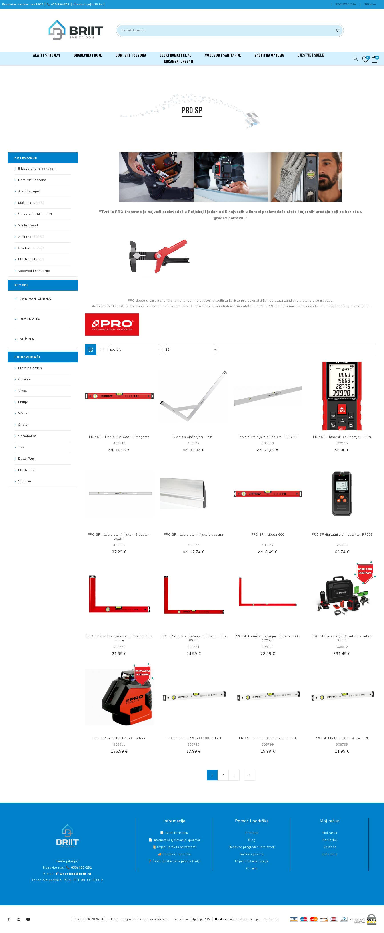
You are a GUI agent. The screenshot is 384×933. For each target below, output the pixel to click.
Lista (102, 349)
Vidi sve (24, 481)
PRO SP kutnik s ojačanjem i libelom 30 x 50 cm (119, 638)
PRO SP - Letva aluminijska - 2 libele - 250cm (119, 536)
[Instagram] (18, 919)
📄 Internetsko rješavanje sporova (174, 840)
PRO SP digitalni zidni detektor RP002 (342, 534)
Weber (23, 413)
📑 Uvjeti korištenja (174, 833)
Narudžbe (329, 840)
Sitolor (23, 425)
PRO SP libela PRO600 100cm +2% (193, 738)
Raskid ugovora (252, 854)
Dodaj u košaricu (132, 396)
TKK (21, 447)
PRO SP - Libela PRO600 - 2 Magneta (119, 437)
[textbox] (230, 30)
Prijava (370, 4)
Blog (252, 840)
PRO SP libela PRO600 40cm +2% (342, 738)
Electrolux (26, 470)
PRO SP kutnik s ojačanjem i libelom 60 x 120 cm (268, 638)
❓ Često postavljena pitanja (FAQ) (174, 861)
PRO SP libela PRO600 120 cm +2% (268, 738)
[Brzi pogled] (105, 396)
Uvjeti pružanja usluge (252, 861)
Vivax (22, 391)
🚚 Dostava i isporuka (174, 854)
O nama (252, 869)
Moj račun (329, 833)
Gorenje (24, 379)
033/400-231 (58, 4)
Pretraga (337, 30)
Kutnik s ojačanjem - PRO (193, 437)
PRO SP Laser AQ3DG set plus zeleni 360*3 (342, 638)
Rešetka (90, 349)
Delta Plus (26, 459)
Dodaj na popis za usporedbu (114, 396)
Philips (23, 402)
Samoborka (27, 436)
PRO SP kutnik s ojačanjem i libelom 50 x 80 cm (193, 638)
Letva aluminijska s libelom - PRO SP (268, 437)
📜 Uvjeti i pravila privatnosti (174, 847)
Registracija (345, 4)
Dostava (221, 919)
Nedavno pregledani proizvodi (252, 847)
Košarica (329, 847)
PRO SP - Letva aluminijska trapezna (193, 534)
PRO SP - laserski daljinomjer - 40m (342, 437)
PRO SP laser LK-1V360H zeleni (119, 738)
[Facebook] (9, 919)
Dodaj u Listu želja (123, 396)
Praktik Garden (30, 368)
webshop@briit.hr (88, 4)
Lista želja (329, 854)
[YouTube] (28, 919)
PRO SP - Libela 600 (267, 534)
